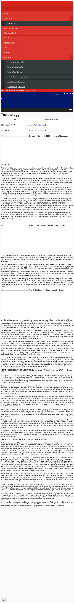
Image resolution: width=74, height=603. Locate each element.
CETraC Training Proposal (16, 82)
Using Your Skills (10, 560)
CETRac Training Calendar (16, 87)
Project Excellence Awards (14, 567)
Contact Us (11, 23)
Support (6, 48)
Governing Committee (12, 532)
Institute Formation (11, 529)
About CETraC (8, 18)
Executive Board (10, 539)
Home (6, 14)
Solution (6, 52)
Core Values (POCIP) (12, 570)
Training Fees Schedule (15, 72)
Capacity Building (9, 43)
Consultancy (8, 38)
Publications (9, 542)
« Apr (70, 601)
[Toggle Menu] (70, 110)
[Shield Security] (3, 599)
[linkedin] (60, 94)
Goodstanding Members (13, 574)
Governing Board (10, 536)
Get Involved (9, 557)
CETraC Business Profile (16, 62)
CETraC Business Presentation (18, 77)
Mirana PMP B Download (37, 130)
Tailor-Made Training (10, 33)
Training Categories (10, 28)
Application (7, 57)
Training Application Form (16, 67)
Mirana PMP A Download (37, 125)
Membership (9, 563)
